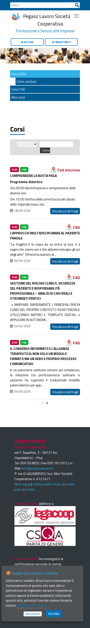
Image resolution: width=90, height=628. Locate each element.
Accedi (28, 42)
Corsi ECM (18, 74)
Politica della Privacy (48, 484)
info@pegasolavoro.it (37, 468)
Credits (30, 489)
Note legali (22, 484)
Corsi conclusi (26, 81)
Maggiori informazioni (32, 605)
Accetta (53, 613)
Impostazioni (32, 613)
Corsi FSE (18, 89)
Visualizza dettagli (65, 211)
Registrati (63, 42)
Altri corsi (18, 97)
